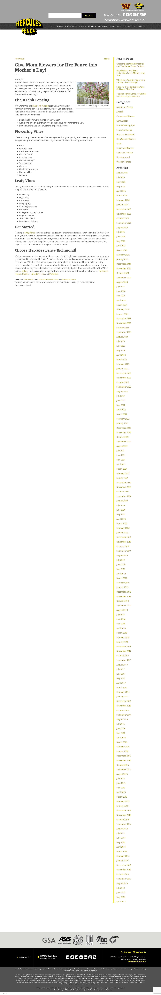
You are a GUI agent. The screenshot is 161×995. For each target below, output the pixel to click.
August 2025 (122, 227)
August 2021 (122, 446)
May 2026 (120, 186)
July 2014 (120, 833)
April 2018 (121, 628)
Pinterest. (53, 274)
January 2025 (122, 259)
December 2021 (123, 428)
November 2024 (123, 268)
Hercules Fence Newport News (62, 988)
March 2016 (121, 742)
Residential (82, 26)
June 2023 (120, 346)
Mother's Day (53, 279)
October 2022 (122, 382)
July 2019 (120, 560)
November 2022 (123, 377)
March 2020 (121, 523)
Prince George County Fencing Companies (73, 978)
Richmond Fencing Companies (25, 975)
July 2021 (120, 450)
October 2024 (122, 273)
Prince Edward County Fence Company (132, 982)
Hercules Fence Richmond (99, 988)
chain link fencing (40, 105)
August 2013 (122, 883)
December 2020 (123, 482)
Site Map (127, 952)
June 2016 (120, 728)
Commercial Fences (125, 116)
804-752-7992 (112, 15)
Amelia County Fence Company (95, 978)
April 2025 (121, 245)
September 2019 (123, 551)
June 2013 (120, 892)
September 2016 (123, 714)
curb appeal (43, 279)
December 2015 (123, 755)
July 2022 (120, 396)
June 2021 (120, 455)
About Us (60, 26)
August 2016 (122, 719)
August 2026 (122, 172)
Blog (134, 26)
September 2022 (123, 386)
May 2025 (120, 241)
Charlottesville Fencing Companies (64, 975)
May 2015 (120, 787)
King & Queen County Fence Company (92, 980)
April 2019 (121, 573)
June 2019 (120, 564)
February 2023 (122, 364)
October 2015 (122, 765)
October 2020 (122, 491)
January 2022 (122, 423)
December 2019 (123, 537)
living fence (30, 232)
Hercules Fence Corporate (92, 990)
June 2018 (120, 619)
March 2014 (121, 851)
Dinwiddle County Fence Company (50, 978)
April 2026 (121, 191)
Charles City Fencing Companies (114, 978)
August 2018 (122, 610)
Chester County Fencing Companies (104, 976)
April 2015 (121, 792)
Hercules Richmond (125, 134)
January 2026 (122, 204)
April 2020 (121, 519)
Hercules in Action (115, 26)
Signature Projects (71, 26)
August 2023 (122, 336)
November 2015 (123, 760)
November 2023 (123, 323)
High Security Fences (125, 139)
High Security (102, 26)
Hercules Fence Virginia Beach (116, 988)
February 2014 (122, 856)
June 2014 (120, 837)
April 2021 (121, 464)
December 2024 (123, 263)
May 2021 (120, 459)
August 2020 (122, 500)
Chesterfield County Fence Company (82, 976)
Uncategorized (123, 157)
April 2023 (121, 355)
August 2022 (122, 391)
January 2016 (122, 751)
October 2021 (122, 437)
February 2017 (122, 692)
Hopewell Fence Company (31, 978)
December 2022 (123, 373)
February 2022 (122, 418)
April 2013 (121, 901)
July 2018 (120, 614)
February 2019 (122, 582)
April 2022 (121, 409)
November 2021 (123, 432)
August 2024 (122, 282)
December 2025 (123, 209)
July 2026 (120, 177)
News (119, 143)
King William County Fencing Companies (68, 980)
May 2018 (120, 623)
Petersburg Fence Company (123, 976)
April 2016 (121, 737)
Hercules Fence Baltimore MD (44, 988)
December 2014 (123, 810)
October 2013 (122, 874)
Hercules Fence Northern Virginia (81, 988)
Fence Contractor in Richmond (91, 984)
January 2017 (122, 696)
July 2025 (120, 232)
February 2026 (122, 200)
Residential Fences (69, 279)
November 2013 (123, 869)
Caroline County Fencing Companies (26, 980)
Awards (119, 111)
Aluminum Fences (124, 107)
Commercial (92, 26)
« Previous (19, 58)
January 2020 (122, 532)
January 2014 (122, 860)
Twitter (18, 274)
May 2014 (120, 842)
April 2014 (121, 847)
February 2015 (122, 801)
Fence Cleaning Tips (125, 125)
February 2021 (122, 473)
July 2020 (120, 505)
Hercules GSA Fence (106, 990)
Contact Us (141, 26)
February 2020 (122, 528)
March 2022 (121, 414)
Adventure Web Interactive (137, 962)
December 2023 (123, 318)
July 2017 (120, 669)
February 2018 (122, 637)
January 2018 (122, 642)
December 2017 (123, 646)
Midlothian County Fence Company (37, 976)
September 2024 (123, 277)
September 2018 (123, 605)
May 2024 (120, 295)
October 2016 (122, 710)
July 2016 (120, 724)
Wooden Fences (123, 161)
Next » (107, 58)
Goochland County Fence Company (85, 975)
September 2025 (123, 223)
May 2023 (120, 350)
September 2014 (123, 824)
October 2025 (122, 218)
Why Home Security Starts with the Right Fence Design (130, 81)
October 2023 (122, 327)
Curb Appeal (28, 279)
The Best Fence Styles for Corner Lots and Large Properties (131, 94)
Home (52, 26)
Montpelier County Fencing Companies (107, 975)
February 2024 (122, 309)
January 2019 (122, 587)
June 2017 (120, 673)
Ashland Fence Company (126, 975)
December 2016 (123, 701)
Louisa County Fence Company (42, 982)
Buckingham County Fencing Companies (108, 982)
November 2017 (123, 651)
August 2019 (122, 555)
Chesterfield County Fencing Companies (60, 976)
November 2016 (123, 705)
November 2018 (123, 596)
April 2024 (121, 300)
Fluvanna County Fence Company (130, 980)
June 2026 (120, 182)
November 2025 (123, 213)
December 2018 (123, 591)
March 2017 (121, 687)
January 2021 (122, 478)
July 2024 (120, 286)
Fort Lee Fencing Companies (112, 980)
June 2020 (120, 509)
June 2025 (120, 236)
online (25, 271)
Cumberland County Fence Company (85, 982)
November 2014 (123, 815)
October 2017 (122, 655)
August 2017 (122, 664)
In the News (127, 26)
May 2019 (120, 569)
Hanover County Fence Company (46, 980)
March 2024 (121, 305)
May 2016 (120, 733)
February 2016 (122, 746)
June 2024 (120, 291)
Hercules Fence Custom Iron (76, 990)
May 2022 (120, 405)
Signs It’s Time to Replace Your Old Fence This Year (130, 88)
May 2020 (120, 514)
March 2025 (121, 250)
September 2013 (123, 878)
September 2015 (123, 769)
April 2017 (121, 683)
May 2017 (120, 678)
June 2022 (120, 400)
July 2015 (120, 778)
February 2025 (122, 254)
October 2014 (122, 819)
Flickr (42, 274)
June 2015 (120, 783)
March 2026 (121, 195)
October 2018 (122, 601)
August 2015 (122, 774)
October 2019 (122, 546)
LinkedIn (35, 274)
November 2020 (123, 487)
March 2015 (121, 796)
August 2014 (122, 828)
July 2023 (120, 341)
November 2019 (123, 541)
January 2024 (122, 314)
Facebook (103, 271)
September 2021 (123, 441)
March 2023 (121, 359)
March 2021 (121, 468)
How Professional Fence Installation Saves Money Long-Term (130, 73)
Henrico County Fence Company (44, 975)
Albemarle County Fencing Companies (63, 982)
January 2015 (122, 806)
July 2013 (120, 888)
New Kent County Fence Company (133, 978)
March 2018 (121, 632)
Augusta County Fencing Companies (71, 984)
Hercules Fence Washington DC (58, 990)
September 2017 (123, 660)
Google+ (26, 274)
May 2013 (120, 897)
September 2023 (123, 332)
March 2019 (121, 578)
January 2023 (122, 368)
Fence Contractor (124, 130)
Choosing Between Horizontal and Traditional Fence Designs (130, 64)
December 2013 (123, 865)
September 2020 (123, 496)
